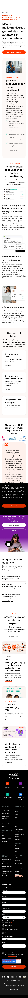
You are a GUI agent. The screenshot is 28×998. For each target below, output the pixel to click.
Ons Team (17, 860)
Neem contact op (6, 838)
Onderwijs (17, 839)
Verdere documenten (20, 983)
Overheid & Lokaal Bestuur (19, 835)
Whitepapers (18, 845)
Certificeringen (18, 863)
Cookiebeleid (14, 980)
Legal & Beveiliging (19, 868)
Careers (18, 875)
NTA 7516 (17, 820)
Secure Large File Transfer (6, 860)
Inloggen (4, 841)
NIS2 (16, 809)
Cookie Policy (16, 497)
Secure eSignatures (7, 864)
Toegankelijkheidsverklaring (10, 985)
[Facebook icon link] (9, 778)
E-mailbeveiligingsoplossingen (7, 810)
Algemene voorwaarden (8, 983)
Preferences (14, 502)
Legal (16, 826)
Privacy (7, 980)
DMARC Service (6, 821)
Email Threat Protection (5, 817)
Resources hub (13, 636)
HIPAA (16, 817)
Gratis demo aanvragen (14, 52)
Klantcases (17, 871)
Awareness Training (7, 823)
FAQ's (3, 835)
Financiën (17, 832)
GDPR (16, 814)
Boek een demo (14, 525)
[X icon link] (12, 778)
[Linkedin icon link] (15, 778)
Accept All (14, 505)
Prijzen (14, 530)
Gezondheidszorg (19, 829)
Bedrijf (16, 857)
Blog (16, 851)
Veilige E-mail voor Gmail (7, 867)
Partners (17, 866)
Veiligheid (20, 980)
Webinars (17, 848)
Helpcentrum (5, 833)
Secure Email (5, 813)
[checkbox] (14, 929)
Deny (14, 511)
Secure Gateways (6, 876)
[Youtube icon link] (18, 778)
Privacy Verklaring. (12, 956)
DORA (16, 811)
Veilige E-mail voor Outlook (7, 872)
